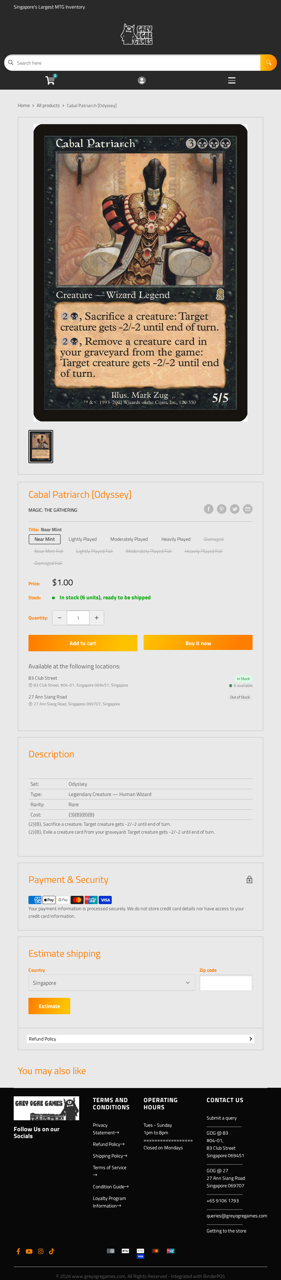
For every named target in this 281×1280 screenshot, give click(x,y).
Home (24, 105)
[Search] (268, 62)
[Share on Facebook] (208, 509)
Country (36, 970)
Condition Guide (108, 1186)
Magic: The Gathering (52, 509)
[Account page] (142, 81)
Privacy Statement (104, 1128)
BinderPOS (214, 1276)
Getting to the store (226, 1230)
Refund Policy (42, 1038)
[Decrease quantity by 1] (59, 618)
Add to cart (83, 643)
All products (48, 105)
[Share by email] (248, 509)
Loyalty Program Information (109, 1201)
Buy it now (198, 643)
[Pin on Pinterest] (222, 509)
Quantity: (38, 617)
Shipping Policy (108, 1155)
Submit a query (222, 1117)
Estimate (49, 1006)
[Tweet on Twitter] (235, 509)
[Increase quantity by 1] (96, 618)
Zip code (208, 970)
